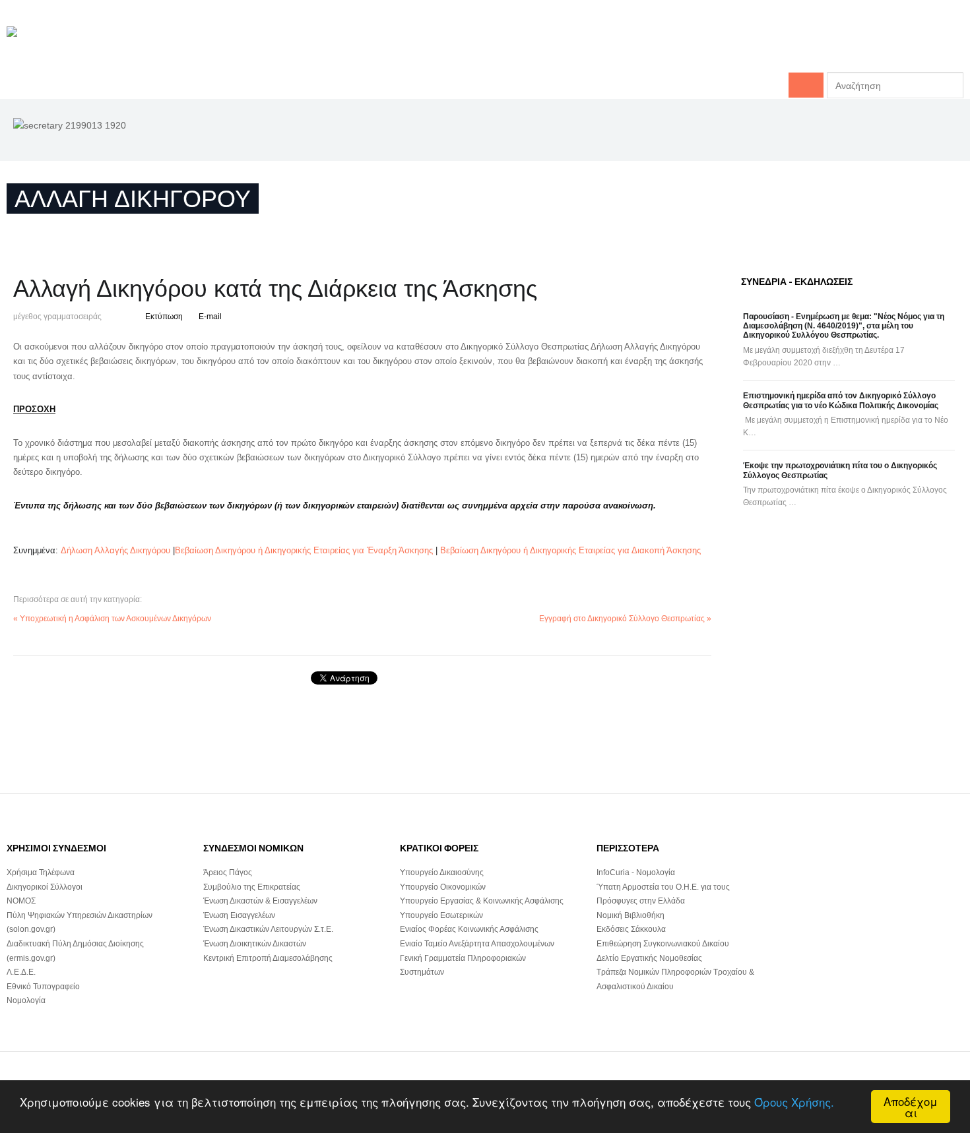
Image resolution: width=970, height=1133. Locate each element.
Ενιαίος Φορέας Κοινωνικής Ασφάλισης (469, 929)
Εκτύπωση (164, 316)
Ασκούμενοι (870, 46)
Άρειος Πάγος (227, 872)
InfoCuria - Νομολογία (636, 872)
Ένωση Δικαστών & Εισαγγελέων (260, 900)
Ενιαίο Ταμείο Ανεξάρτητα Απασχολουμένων (477, 943)
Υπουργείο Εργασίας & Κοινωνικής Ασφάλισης (482, 900)
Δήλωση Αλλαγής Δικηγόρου (115, 550)
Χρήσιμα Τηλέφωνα (41, 872)
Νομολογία (26, 1000)
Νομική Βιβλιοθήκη (630, 915)
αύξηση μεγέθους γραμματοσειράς (124, 315)
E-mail (210, 316)
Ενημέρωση (710, 46)
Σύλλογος (648, 46)
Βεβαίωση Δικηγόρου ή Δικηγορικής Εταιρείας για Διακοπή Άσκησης (570, 550)
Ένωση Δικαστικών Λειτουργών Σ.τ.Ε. (268, 929)
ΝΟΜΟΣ (21, 900)
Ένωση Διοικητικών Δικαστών (254, 943)
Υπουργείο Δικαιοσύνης (442, 872)
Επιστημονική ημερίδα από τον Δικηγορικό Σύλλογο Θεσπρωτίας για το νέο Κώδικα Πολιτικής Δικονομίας (840, 400)
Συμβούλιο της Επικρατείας (251, 887)
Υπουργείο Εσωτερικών (441, 915)
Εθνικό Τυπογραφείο (43, 986)
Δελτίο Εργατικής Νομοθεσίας (649, 958)
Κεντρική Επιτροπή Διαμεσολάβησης (268, 958)
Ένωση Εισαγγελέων (239, 915)
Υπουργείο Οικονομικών (443, 887)
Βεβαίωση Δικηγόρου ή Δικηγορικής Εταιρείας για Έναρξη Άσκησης (304, 550)
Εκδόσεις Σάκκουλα (631, 929)
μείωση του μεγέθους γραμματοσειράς (112, 315)
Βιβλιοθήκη (938, 46)
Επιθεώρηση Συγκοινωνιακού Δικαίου (663, 943)
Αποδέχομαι (911, 1106)
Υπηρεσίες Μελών (790, 46)
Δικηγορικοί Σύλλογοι (44, 887)
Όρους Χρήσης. (794, 1101)
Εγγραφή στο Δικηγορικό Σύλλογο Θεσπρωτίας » (625, 618)
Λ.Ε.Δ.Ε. (21, 972)
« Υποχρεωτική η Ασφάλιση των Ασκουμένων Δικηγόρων (112, 618)
